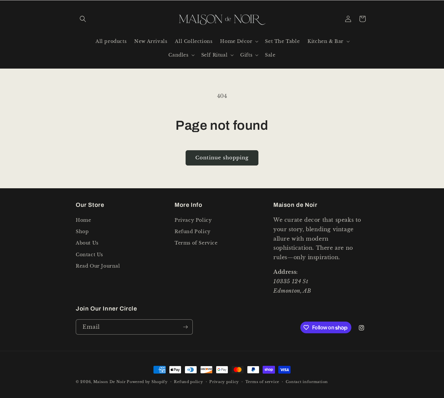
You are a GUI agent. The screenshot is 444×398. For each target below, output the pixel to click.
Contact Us (89, 255)
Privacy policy (224, 381)
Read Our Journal (98, 266)
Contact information (307, 381)
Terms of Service (196, 243)
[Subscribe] (185, 327)
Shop (82, 231)
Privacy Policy (193, 220)
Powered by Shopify (147, 381)
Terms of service (262, 381)
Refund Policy (193, 231)
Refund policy (188, 381)
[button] (83, 19)
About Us (87, 243)
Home (83, 220)
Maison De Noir (109, 381)
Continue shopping (222, 157)
